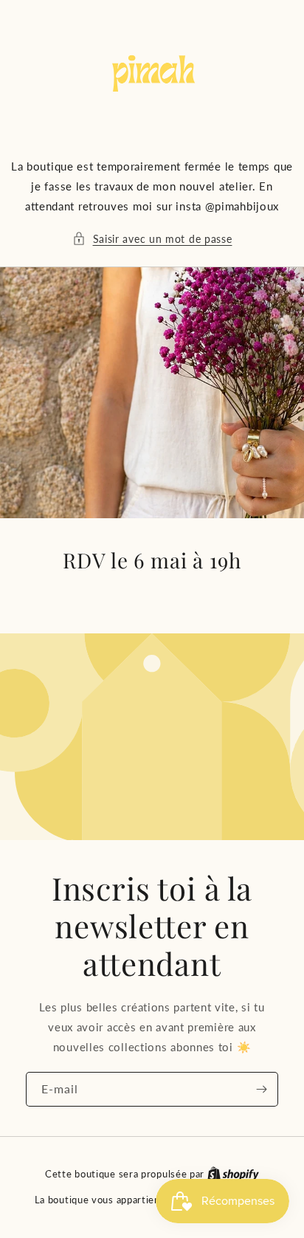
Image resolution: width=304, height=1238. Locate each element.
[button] (152, 239)
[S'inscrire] (261, 1089)
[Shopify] (233, 1174)
